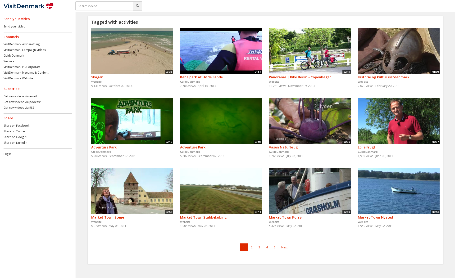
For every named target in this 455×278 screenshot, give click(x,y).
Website (9, 61)
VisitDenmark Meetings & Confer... (26, 73)
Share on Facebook (16, 126)
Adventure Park (104, 147)
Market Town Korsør (286, 217)
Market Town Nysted (375, 217)
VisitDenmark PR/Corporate (22, 67)
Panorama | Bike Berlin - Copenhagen (300, 77)
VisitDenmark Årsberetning (22, 44)
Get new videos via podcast (22, 102)
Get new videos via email (20, 96)
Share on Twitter (14, 131)
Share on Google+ (16, 137)
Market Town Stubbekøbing (203, 217)
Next (284, 247)
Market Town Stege (107, 217)
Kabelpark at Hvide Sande (201, 77)
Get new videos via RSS (19, 108)
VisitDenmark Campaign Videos (25, 50)
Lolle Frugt (366, 147)
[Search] (137, 5)
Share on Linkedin (15, 143)
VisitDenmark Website (18, 78)
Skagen (97, 77)
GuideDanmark (14, 56)
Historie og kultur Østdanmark (383, 77)
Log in (8, 154)
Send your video (14, 26)
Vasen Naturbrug (283, 147)
